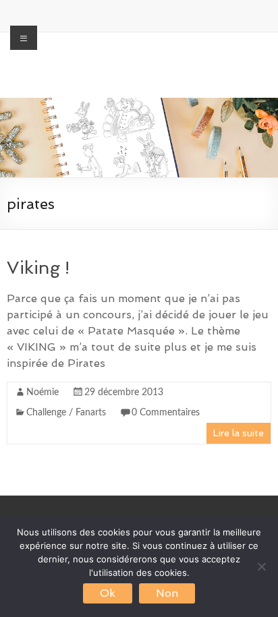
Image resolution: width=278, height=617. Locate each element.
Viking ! (38, 268)
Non (167, 593)
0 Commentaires (166, 412)
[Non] (261, 566)
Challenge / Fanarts (66, 412)
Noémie (42, 392)
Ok (107, 593)
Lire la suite (238, 433)
